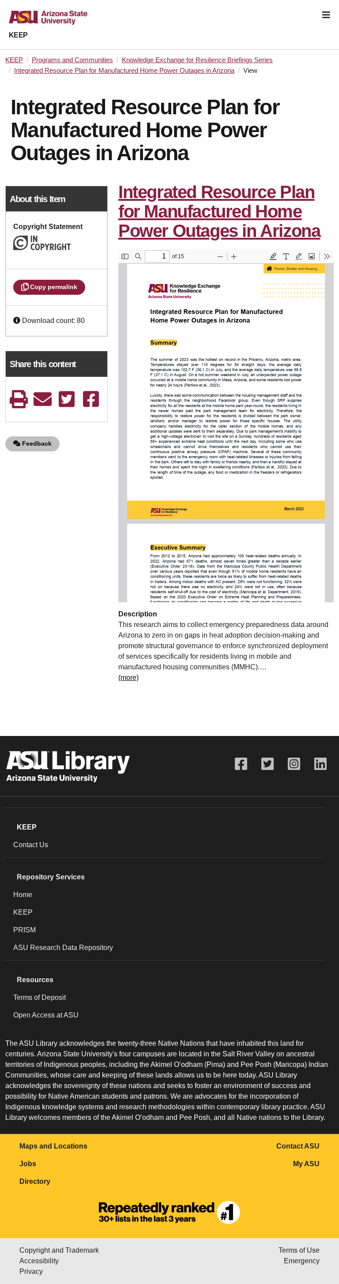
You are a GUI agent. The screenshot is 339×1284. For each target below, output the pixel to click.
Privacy (31, 1271)
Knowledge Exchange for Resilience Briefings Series (197, 60)
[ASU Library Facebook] (241, 764)
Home (22, 894)
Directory (34, 1181)
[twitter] (67, 399)
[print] (19, 399)
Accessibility (39, 1261)
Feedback (36, 443)
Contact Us (30, 844)
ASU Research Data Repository (63, 947)
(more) (128, 677)
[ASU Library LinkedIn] (320, 764)
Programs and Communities (72, 60)
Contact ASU (298, 1146)
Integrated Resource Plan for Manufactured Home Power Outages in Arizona (124, 70)
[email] (43, 399)
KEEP (18, 35)
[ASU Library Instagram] (294, 764)
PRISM (24, 930)
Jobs (27, 1164)
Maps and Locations (53, 1146)
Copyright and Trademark (59, 1250)
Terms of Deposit (39, 997)
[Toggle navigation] (326, 15)
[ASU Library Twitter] (267, 764)
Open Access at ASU (46, 1015)
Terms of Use (299, 1250)
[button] (17, 320)
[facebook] (91, 399)
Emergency (302, 1261)
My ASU (306, 1164)
